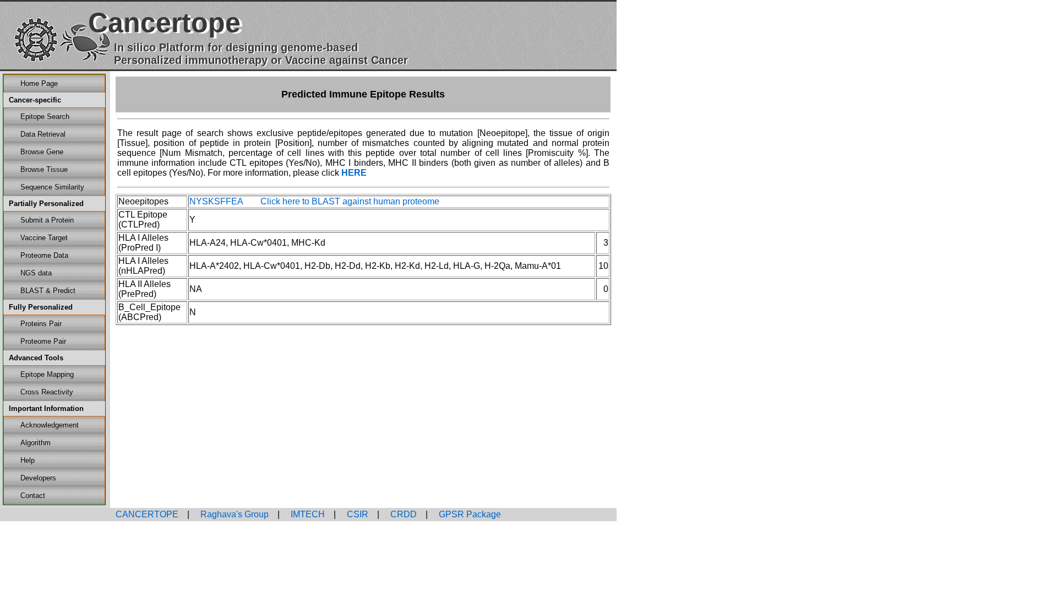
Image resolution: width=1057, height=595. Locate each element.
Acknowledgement (49, 425)
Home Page (39, 83)
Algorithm (35, 443)
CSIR (356, 514)
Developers (38, 478)
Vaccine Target (44, 238)
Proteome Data (44, 255)
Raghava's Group (233, 514)
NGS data (36, 273)
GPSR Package (469, 514)
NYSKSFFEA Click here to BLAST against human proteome (314, 201)
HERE (354, 172)
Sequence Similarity (52, 187)
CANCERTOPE (147, 514)
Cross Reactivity (46, 392)
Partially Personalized (46, 203)
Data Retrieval (43, 134)
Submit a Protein (47, 220)
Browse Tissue (44, 169)
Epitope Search (44, 116)
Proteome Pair (43, 341)
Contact (32, 495)
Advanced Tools (36, 358)
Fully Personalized (41, 307)
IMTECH (306, 514)
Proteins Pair (41, 324)
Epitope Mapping (47, 374)
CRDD (402, 514)
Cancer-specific (35, 100)
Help (27, 460)
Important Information (46, 408)
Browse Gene (41, 152)
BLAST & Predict (47, 290)
